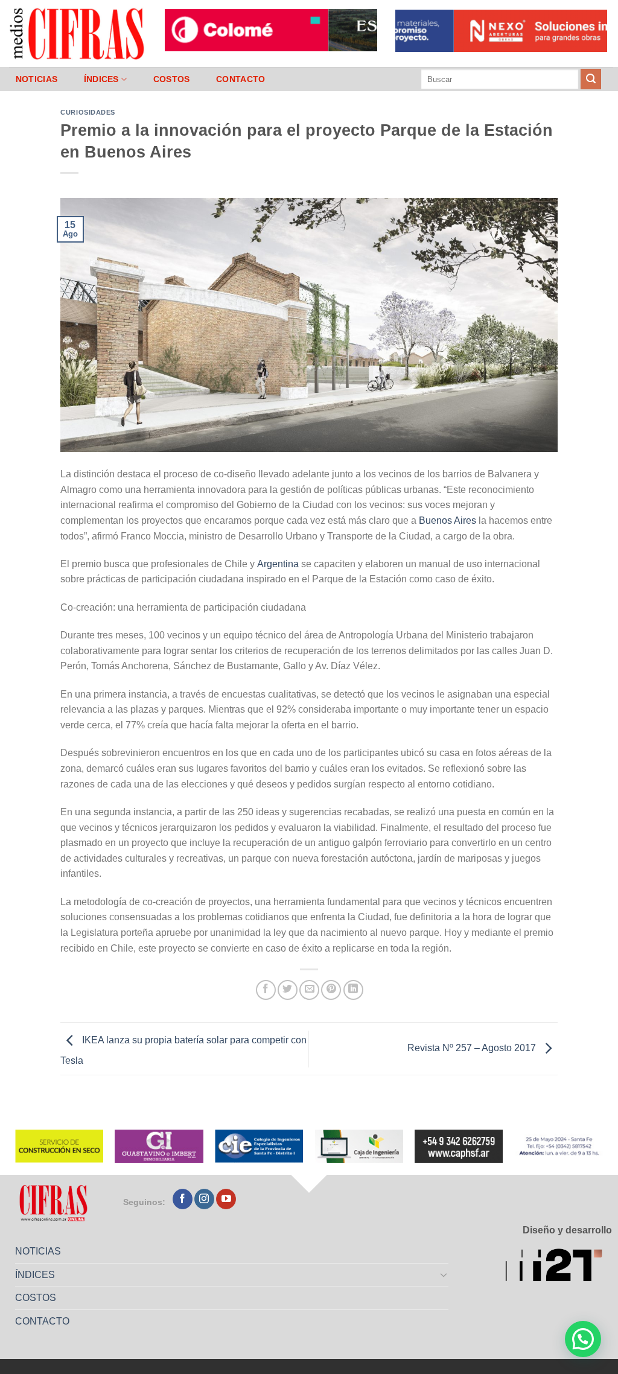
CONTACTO (240, 79)
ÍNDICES (101, 79)
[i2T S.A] (558, 1267)
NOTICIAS (36, 79)
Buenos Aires (447, 520)
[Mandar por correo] (309, 990)
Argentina (278, 564)
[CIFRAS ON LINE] (78, 33)
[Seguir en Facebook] (183, 1199)
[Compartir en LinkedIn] (353, 990)
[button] (583, 1339)
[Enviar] (591, 79)
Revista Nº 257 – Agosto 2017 (472, 1048)
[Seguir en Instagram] (204, 1199)
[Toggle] (444, 1274)
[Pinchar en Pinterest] (331, 990)
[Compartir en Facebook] (266, 990)
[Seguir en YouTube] (226, 1199)
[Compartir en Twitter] (288, 990)
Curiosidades (87, 112)
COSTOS (171, 79)
